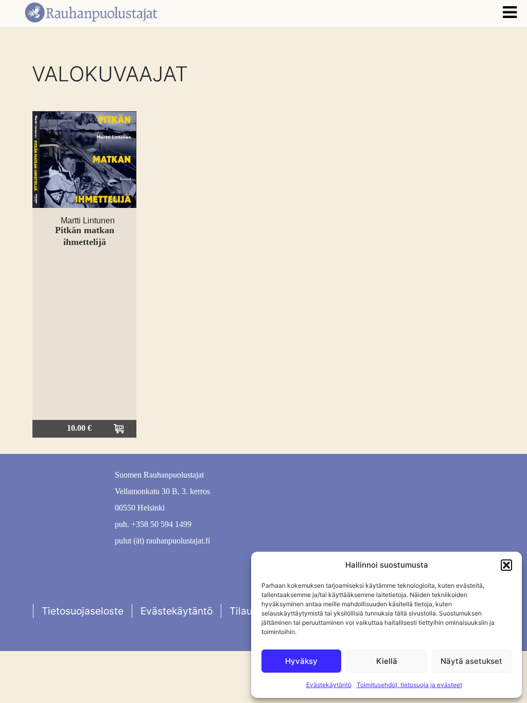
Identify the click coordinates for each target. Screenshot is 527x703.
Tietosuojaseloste (83, 611)
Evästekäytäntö (329, 685)
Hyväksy (301, 661)
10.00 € (79, 428)
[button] (506, 565)
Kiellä (386, 661)
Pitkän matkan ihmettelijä (84, 236)
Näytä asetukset (471, 661)
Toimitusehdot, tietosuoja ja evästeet (409, 685)
